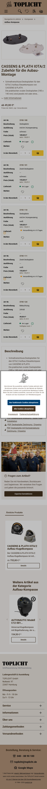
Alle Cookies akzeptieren (24, 409)
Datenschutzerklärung (29, 414)
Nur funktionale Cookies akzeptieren (23, 402)
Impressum (13, 414)
